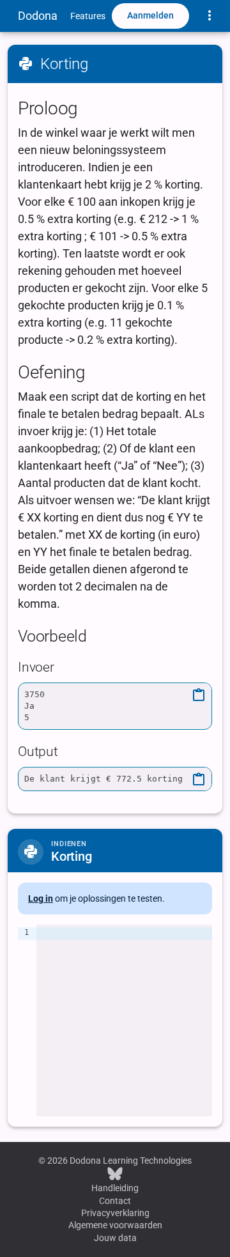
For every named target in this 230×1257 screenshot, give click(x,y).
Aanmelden (150, 15)
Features (87, 16)
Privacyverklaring (115, 1213)
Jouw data (115, 1238)
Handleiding (115, 1188)
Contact (115, 1201)
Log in (40, 898)
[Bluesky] (115, 1173)
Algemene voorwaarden (115, 1225)
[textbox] (124, 1020)
